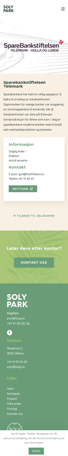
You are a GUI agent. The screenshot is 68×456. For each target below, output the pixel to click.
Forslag (12, 408)
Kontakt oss (15, 414)
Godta (36, 451)
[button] (23, 188)
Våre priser (14, 403)
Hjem (10, 388)
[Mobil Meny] (63, 9)
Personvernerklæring (49, 438)
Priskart (12, 398)
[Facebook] (9, 332)
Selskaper (13, 393)
